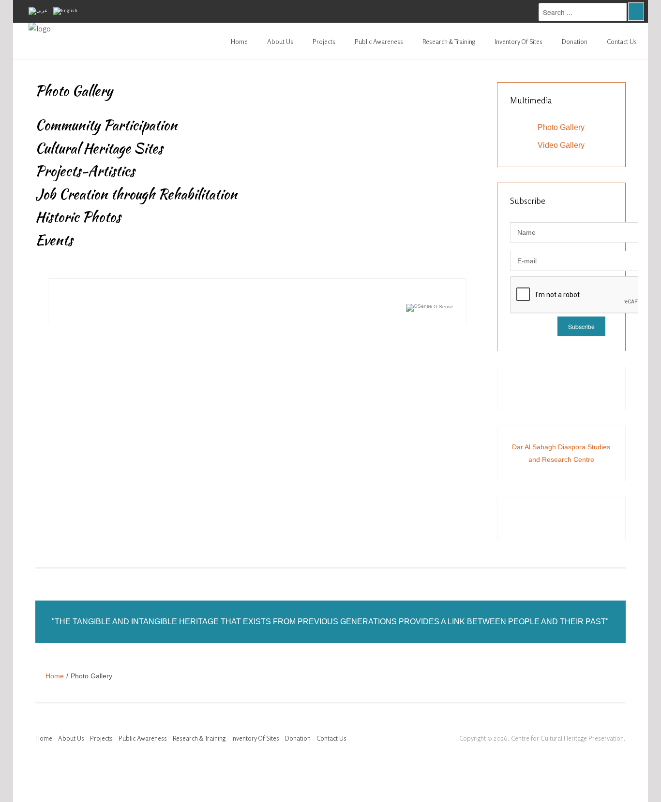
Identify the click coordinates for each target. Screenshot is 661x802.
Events (54, 240)
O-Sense (442, 306)
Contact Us (622, 41)
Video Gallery (561, 145)
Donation (574, 41)
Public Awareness (379, 41)
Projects (324, 41)
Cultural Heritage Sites (99, 148)
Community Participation (106, 125)
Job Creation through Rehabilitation (136, 194)
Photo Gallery (561, 127)
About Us (280, 41)
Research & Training (448, 41)
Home (239, 41)
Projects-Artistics (85, 171)
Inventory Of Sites (518, 41)
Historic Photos (77, 217)
